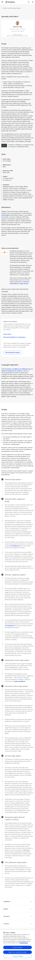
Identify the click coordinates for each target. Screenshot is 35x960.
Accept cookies (17, 947)
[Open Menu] (2, 2)
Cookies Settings (17, 956)
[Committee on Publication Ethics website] (4, 146)
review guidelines (19, 681)
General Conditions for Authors (11, 371)
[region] (17, 945)
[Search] (29, 2)
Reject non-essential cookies (17, 952)
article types (5, 215)
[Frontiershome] (10, 2)
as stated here (14, 546)
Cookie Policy (23, 942)
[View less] (22, 479)
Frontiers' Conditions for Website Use (17, 369)
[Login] (33, 2)
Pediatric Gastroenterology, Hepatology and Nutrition (12, 8)
